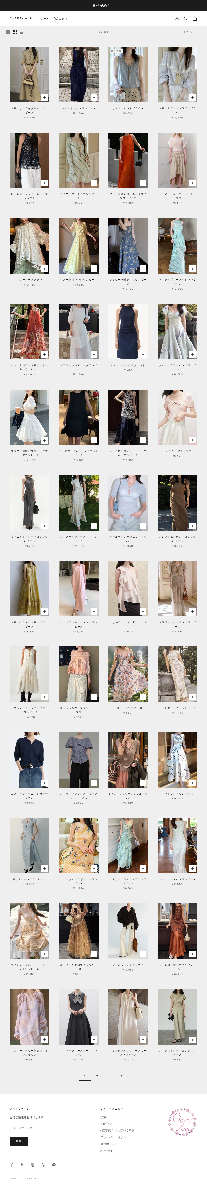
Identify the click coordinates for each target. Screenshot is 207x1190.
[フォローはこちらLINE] (54, 1165)
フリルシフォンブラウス (128, 964)
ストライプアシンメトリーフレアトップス (78, 795)
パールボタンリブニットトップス (128, 538)
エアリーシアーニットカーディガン (29, 795)
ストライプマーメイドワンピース (177, 281)
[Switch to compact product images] (21, 31)
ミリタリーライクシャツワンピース (29, 110)
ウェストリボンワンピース (79, 108)
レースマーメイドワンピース (177, 879)
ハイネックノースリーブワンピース (78, 1052)
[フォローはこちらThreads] (43, 1165)
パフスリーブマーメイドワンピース (78, 538)
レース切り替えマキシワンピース (177, 966)
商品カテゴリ (62, 18)
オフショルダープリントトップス (78, 709)
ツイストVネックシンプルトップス (128, 795)
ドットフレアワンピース (177, 793)
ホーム (45, 18)
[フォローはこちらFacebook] (12, 1165)
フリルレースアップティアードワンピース (29, 709)
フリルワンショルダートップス (128, 624)
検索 (103, 1117)
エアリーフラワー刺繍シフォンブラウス (29, 1052)
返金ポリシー (108, 1144)
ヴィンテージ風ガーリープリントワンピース (29, 966)
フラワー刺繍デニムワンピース (128, 281)
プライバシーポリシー (114, 1137)
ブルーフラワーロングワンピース (177, 367)
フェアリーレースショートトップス (177, 196)
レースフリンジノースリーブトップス (29, 196)
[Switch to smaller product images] (15, 31)
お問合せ (106, 1124)
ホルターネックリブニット (128, 365)
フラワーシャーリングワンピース (177, 624)
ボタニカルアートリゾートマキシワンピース (29, 367)
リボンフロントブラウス (128, 108)
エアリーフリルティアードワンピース (128, 881)
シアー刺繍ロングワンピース (78, 279)
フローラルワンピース (128, 707)
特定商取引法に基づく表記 (117, 1131)
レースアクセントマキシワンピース (78, 624)
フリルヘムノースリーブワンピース (29, 624)
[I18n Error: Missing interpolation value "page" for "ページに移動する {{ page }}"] (122, 1076)
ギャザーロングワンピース (29, 879)
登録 (19, 1141)
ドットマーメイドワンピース (177, 707)
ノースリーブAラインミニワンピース (78, 452)
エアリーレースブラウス (29, 279)
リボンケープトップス (177, 450)
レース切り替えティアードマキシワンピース (128, 452)
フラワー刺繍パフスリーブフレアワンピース (29, 453)
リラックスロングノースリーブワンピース (128, 1052)
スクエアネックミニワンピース (78, 196)
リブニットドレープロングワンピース (29, 538)
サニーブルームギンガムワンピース (78, 881)
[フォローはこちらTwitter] (22, 1165)
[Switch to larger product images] (8, 31)
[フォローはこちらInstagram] (33, 1165)
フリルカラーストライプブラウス (177, 110)
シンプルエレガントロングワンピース (177, 538)
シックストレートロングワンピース (177, 1052)
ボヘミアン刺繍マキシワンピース (78, 966)
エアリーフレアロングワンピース (78, 367)
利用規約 (106, 1151)
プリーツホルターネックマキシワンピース (128, 196)
